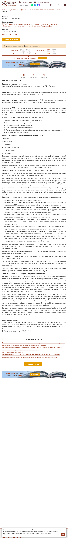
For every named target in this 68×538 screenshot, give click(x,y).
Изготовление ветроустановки (12, 352)
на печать (23, 77)
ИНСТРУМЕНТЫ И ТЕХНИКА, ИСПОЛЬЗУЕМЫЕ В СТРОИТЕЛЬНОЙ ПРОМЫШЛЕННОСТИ (31, 355)
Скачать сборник (11, 39)
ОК (63, 534)
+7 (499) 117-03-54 (27, 2)
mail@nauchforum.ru (43, 2)
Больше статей (33, 364)
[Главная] (9, 4)
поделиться (44, 77)
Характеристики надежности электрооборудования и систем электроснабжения (29, 357)
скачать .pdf (33, 77)
